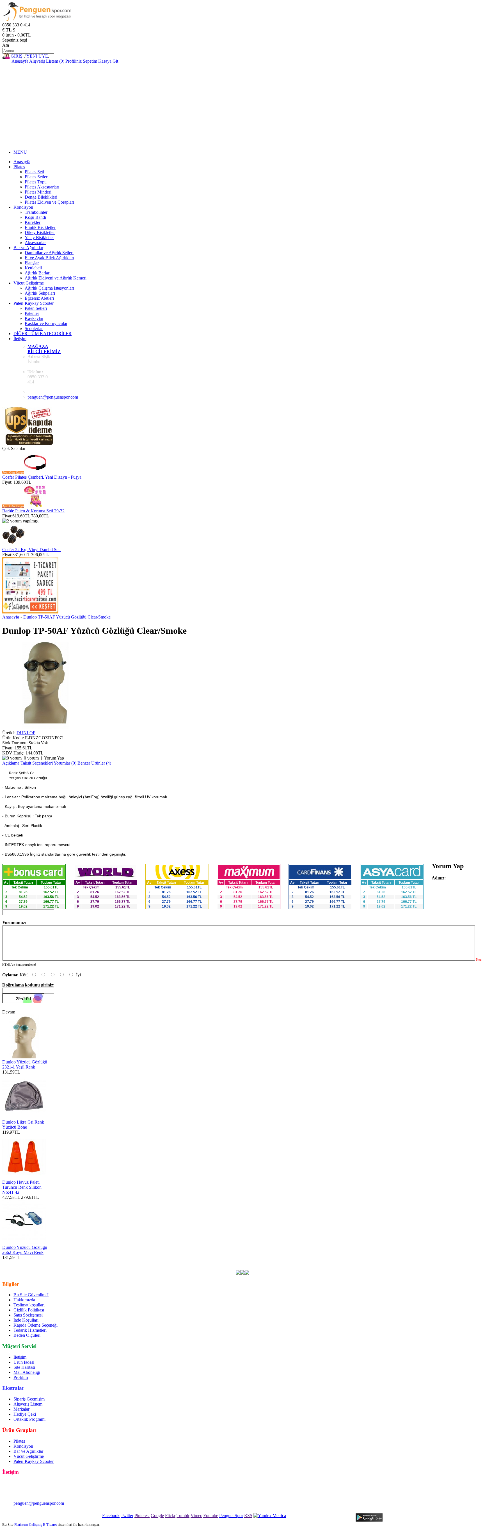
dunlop (153, 1262)
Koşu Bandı (35, 217)
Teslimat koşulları (29, 1304)
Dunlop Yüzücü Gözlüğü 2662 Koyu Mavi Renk (24, 1250)
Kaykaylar (34, 318)
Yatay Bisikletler (39, 237)
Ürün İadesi (23, 1362)
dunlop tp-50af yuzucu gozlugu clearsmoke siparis (104, 1267)
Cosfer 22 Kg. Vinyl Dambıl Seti (31, 549)
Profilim (20, 1377)
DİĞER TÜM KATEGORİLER (42, 333)
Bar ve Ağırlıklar (28, 247)
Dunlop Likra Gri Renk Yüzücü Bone (23, 1124)
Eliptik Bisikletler (40, 227)
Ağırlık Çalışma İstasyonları (49, 288)
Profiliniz (73, 61)
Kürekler (32, 222)
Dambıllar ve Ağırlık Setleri (49, 252)
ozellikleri (306, 1262)
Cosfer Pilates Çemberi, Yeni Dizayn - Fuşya (41, 477)
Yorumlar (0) (65, 763)
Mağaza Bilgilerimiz (44, 349)
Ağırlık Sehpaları (40, 293)
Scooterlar (34, 328)
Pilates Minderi (38, 192)
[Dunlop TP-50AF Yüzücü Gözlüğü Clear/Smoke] (45, 727)
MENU (20, 152)
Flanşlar (32, 262)
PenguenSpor (231, 1515)
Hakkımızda (24, 1299)
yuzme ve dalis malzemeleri (219, 1262)
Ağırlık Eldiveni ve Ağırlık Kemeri (55, 278)
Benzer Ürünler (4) (94, 763)
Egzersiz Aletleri (39, 298)
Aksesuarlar (35, 242)
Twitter (127, 1515)
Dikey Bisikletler (40, 232)
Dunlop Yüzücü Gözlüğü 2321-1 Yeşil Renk (24, 1064)
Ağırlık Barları (38, 272)
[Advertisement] (242, 106)
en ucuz (324, 1262)
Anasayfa (20, 61)
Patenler (32, 313)
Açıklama (10, 763)
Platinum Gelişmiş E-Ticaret (35, 1524)
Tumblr (183, 1515)
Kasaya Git (108, 61)
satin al (289, 1262)
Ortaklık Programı (29, 1419)
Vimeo (196, 1515)
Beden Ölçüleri (26, 1335)
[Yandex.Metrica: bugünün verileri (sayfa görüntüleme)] (269, 1515)
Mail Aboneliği (26, 1372)
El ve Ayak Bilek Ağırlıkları (49, 257)
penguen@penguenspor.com (53, 397)
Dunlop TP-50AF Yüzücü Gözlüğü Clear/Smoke (67, 617)
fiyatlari (253, 1262)
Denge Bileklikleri (41, 197)
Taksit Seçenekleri (36, 763)
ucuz (266, 1262)
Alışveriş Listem (27, 1404)
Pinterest (142, 1515)
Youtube (210, 1515)
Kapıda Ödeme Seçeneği (35, 1325)
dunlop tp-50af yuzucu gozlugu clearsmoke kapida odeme (384, 1262)
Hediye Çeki (24, 1414)
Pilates (19, 166)
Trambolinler (36, 212)
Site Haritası (24, 1367)
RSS (248, 1515)
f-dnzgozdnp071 (129, 1262)
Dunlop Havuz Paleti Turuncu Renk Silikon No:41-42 (22, 1187)
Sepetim (90, 61)
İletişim (19, 338)
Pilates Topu (36, 181)
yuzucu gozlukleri (177, 1262)
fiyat (276, 1262)
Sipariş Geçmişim (29, 1399)
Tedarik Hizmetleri (30, 1330)
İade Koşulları (25, 1320)
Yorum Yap (54, 758)
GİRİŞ (16, 56)
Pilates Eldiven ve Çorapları (49, 202)
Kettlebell (33, 267)
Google (157, 1515)
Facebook (111, 1515)
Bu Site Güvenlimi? (31, 1294)
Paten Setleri (36, 308)
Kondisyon (23, 207)
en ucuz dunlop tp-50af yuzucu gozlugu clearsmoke (67, 1262)
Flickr (170, 1515)
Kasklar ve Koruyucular (46, 323)
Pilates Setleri (37, 176)
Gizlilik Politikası (28, 1310)
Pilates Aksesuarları (42, 187)
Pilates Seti (34, 171)
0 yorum (31, 758)
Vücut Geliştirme (28, 283)
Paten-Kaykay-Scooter (33, 303)
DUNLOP (26, 732)
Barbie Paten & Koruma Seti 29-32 (33, 510)
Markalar (21, 1409)
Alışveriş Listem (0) (46, 61)
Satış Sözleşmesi (28, 1315)
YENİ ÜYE (37, 56)
